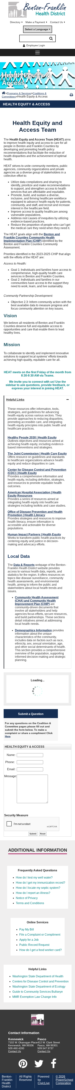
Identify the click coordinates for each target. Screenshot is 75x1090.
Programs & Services (19, 93)
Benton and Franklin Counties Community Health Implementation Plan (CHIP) (32, 237)
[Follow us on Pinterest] (23, 1064)
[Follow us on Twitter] (39, 1064)
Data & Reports (24, 564)
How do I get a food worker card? (40, 950)
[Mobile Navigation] (37, 52)
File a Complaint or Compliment (39, 934)
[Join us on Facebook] (53, 1064)
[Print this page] (71, 95)
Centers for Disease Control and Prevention (40, 981)
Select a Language (36, 29)
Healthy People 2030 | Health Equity (32, 437)
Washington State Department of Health (37, 976)
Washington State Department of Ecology (38, 986)
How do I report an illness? (33, 892)
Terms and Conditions (30, 903)
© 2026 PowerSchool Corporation (64, 1080)
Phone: (11, 762)
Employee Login (35, 45)
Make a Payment (35, 22)
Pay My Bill (26, 929)
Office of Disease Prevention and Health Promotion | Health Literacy (35, 513)
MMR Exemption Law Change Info (34, 996)
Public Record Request (34, 944)
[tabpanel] (37, 536)
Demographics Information (33, 630)
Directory (15, 22)
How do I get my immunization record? (40, 882)
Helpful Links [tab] (15, 399)
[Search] (51, 38)
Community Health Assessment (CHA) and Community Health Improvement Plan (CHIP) (36, 601)
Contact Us (56, 22)
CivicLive (44, 1083)
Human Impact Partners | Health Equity (34, 534)
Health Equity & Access (26, 104)
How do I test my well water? (34, 877)
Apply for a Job (29, 939)
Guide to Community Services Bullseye (37, 991)
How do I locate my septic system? (38, 887)
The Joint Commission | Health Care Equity (37, 453)
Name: (12, 754)
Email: (12, 769)
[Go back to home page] (37, 10)
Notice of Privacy (27, 898)
